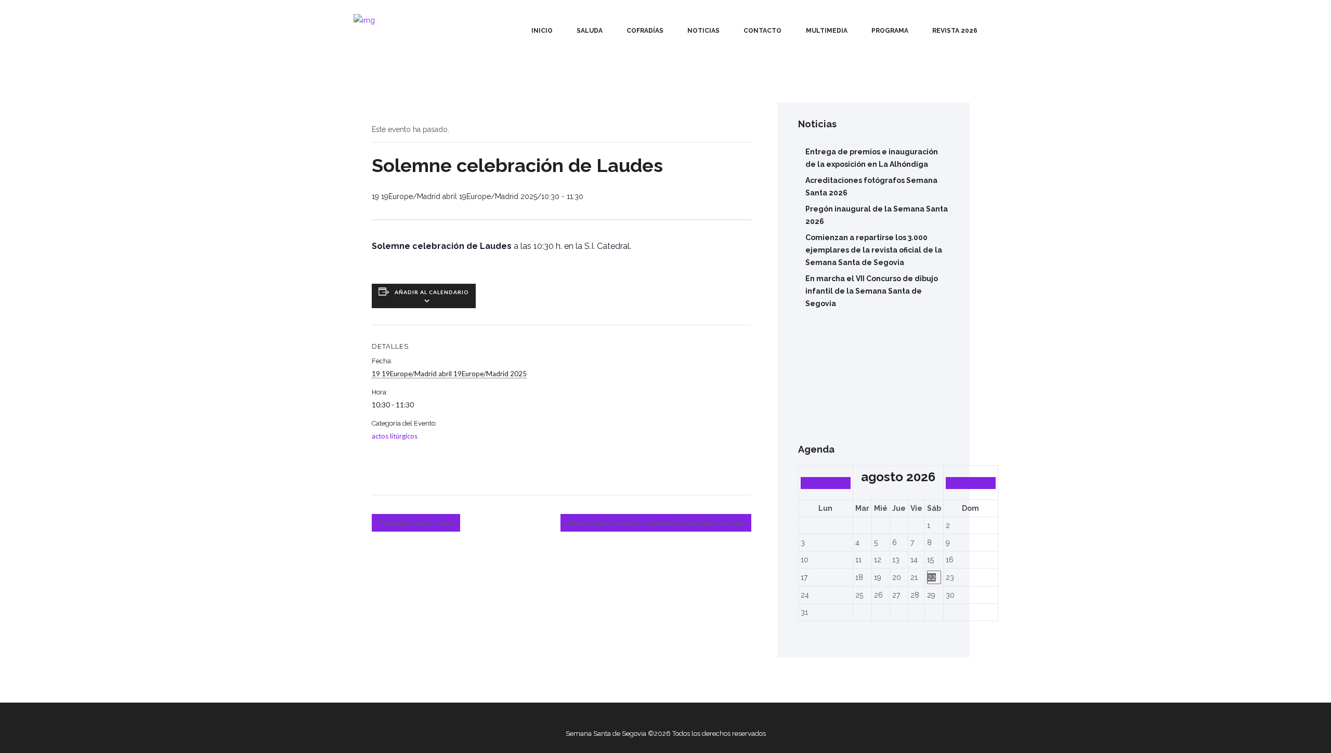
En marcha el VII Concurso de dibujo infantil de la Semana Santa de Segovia (871, 291)
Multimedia (826, 30)
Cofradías (645, 30)
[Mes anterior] (826, 483)
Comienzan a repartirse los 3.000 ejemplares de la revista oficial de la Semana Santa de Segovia (873, 250)
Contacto (762, 30)
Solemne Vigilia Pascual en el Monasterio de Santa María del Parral (656, 523)
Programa (889, 30)
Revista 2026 (954, 30)
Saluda (590, 30)
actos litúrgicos (394, 436)
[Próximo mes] (971, 483)
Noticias (703, 30)
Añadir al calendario (432, 292)
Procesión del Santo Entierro (416, 523)
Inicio (542, 30)
